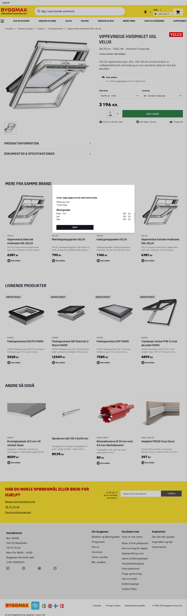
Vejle (70, 197)
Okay (75, 227)
